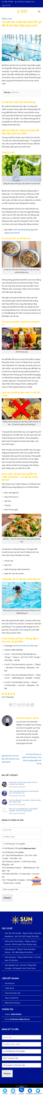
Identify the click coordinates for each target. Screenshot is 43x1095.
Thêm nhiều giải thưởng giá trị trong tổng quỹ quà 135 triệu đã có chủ (23, 792)
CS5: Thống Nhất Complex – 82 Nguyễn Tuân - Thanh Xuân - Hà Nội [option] (21, 881)
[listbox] (21, 863)
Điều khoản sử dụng (12, 1003)
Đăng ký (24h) (29, 1093)
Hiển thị (15, 92)
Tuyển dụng (9, 988)
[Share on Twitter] (19, 705)
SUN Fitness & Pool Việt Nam (25, 646)
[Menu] (39, 11)
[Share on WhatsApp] (11, 705)
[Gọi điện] (21, 1090)
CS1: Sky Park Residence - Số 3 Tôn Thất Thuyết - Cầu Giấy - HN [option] (19, 857)
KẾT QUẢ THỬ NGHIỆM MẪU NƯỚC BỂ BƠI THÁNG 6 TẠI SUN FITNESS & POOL (23, 809)
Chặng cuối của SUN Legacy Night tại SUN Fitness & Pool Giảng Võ (23, 783)
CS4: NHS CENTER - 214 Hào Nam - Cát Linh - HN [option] (21, 875)
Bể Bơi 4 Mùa (7, 19)
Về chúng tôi (9, 983)
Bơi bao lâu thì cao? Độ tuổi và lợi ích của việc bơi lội (10, 759)
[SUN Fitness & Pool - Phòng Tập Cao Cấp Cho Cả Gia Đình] (21, 11)
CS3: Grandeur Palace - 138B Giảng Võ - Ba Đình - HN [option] (20, 869)
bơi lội (20, 630)
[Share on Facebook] (15, 705)
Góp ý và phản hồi (11, 998)
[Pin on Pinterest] (28, 705)
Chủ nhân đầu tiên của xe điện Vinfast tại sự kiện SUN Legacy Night (25, 801)
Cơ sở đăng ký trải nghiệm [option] (13, 852)
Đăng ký (7, 898)
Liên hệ (7, 5)
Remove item (30, 848)
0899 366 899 (8, 2)
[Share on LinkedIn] (32, 705)
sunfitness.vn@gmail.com (26, 2)
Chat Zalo (13, 1093)
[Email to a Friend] (24, 705)
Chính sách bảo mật (12, 993)
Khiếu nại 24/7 (38, 1093)
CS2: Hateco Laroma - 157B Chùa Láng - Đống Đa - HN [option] (19, 863)
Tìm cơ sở (4, 1093)
